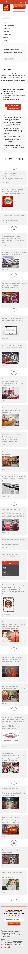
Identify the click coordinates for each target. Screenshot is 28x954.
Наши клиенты (6, 31)
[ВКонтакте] (2, 947)
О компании (6, 17)
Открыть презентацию (13, 105)
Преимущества (7, 34)
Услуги (4, 23)
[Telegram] (9, 947)
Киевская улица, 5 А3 (14, 931)
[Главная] (6, 8)
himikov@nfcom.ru (17, 942)
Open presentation (14, 108)
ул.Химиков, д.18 (13, 933)
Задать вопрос (9, 59)
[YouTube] (6, 947)
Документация (6, 28)
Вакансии (5, 37)
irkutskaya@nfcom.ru (17, 941)
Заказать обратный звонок (19, 11)
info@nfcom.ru (16, 944)
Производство (6, 20)
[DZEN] (13, 947)
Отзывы (5, 40)
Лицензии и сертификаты (9, 25)
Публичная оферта (5, 936)
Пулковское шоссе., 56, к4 (15, 935)
